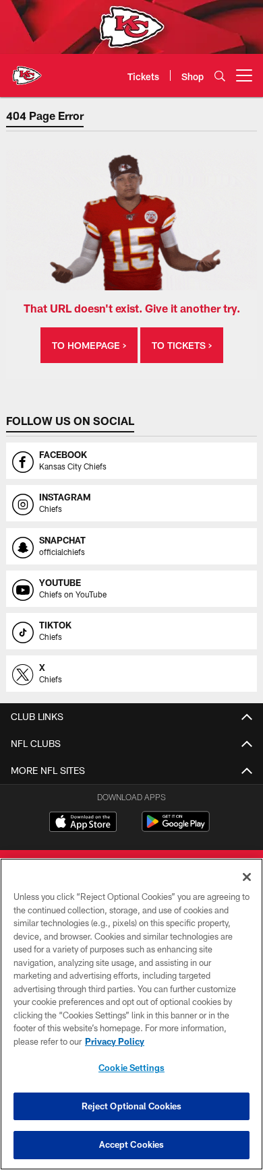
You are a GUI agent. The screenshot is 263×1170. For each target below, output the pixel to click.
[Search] (219, 76)
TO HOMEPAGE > (89, 345)
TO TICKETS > (182, 345)
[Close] (247, 877)
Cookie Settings (131, 1067)
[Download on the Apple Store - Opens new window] (83, 823)
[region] (131, 1014)
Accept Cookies (132, 1144)
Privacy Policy (114, 1041)
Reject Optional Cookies (132, 1106)
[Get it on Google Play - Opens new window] (176, 828)
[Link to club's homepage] (27, 70)
